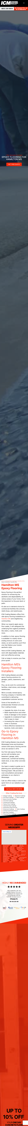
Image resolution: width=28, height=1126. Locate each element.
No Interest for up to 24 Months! (21, 8)
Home (2, 581)
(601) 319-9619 (7, 9)
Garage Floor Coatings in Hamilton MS (15, 581)
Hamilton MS (6, 619)
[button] (24, 3)
